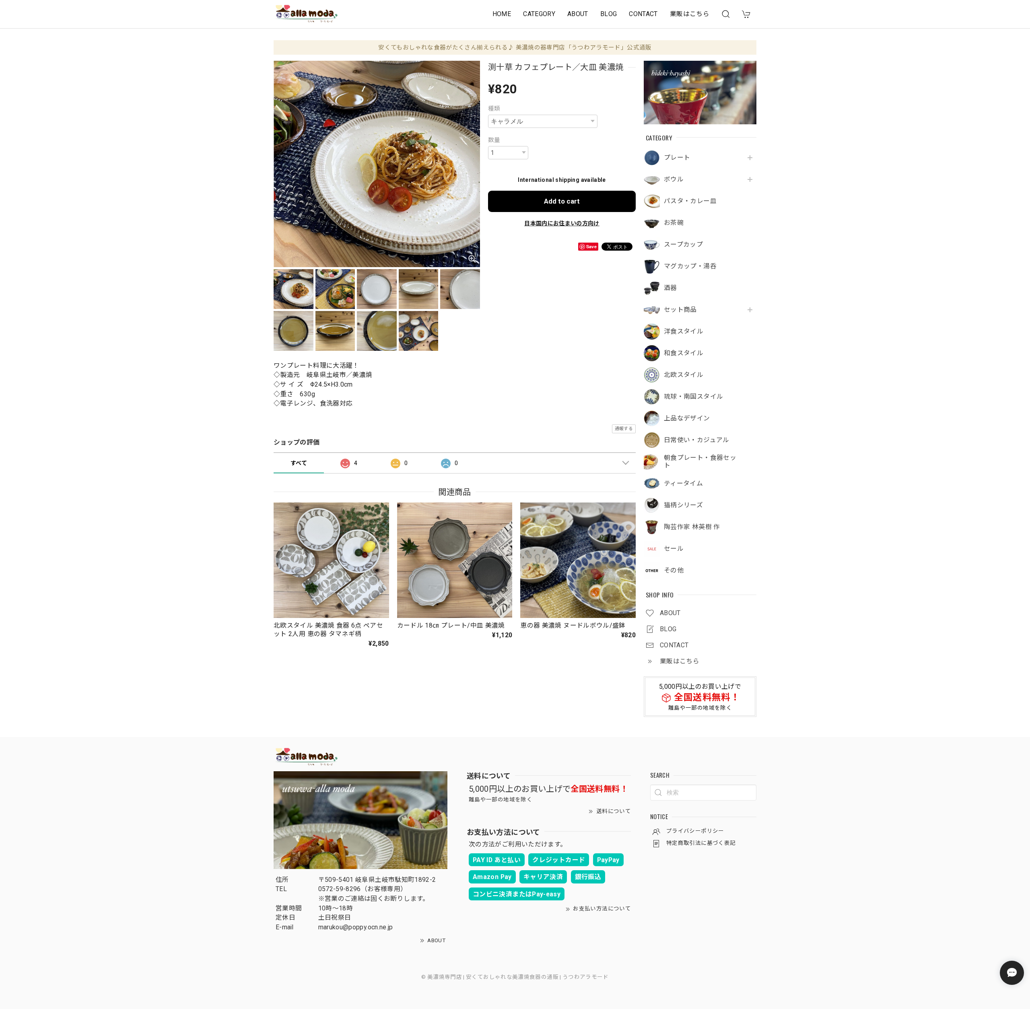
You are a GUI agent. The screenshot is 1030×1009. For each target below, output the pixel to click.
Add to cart (562, 201)
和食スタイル (683, 353)
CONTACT (643, 14)
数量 (494, 140)
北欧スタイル (683, 375)
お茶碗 (674, 223)
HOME (501, 14)
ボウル (674, 179)
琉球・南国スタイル (693, 396)
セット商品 (680, 309)
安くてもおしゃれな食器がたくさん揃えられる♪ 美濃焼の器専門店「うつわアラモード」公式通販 (514, 47)
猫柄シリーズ (683, 505)
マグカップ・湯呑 (690, 266)
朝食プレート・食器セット (700, 461)
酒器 (670, 288)
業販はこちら (689, 14)
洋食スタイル (683, 331)
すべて (298, 463)
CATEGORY (539, 14)
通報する (624, 428)
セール (674, 548)
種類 (494, 108)
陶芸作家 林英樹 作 (692, 527)
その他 (674, 570)
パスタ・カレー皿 (690, 201)
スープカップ (683, 244)
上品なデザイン (687, 418)
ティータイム (683, 483)
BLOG (608, 14)
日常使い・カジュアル (696, 440)
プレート (677, 157)
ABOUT (577, 14)
